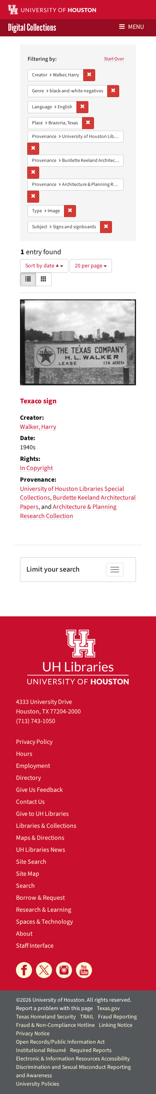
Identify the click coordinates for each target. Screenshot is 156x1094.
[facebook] (24, 970)
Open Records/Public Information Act (60, 1042)
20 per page (89, 266)
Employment (33, 765)
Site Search (31, 861)
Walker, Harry (38, 426)
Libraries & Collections (46, 825)
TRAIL (87, 1017)
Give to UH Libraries (42, 813)
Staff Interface (35, 945)
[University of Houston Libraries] (78, 657)
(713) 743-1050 (35, 721)
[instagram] (64, 970)
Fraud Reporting (117, 1017)
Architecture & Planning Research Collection (68, 511)
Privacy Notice (33, 1034)
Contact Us (30, 801)
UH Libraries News (40, 849)
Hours (24, 753)
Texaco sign (38, 401)
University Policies (37, 1084)
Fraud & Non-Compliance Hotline (55, 1025)
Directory (28, 777)
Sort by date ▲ (42, 266)
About (24, 933)
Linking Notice (115, 1025)
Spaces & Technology (44, 921)
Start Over (114, 59)
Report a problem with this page (54, 1008)
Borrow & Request (40, 897)
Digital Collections (32, 27)
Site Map (27, 873)
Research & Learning (43, 909)
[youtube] (84, 970)
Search (25, 885)
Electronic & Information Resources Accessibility (73, 1059)
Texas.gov (108, 1008)
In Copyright (36, 468)
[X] (44, 970)
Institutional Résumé (41, 1050)
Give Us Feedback (39, 789)
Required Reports (91, 1050)
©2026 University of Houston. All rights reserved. (73, 1000)
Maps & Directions (40, 837)
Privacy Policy (34, 741)
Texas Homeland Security (46, 1017)
